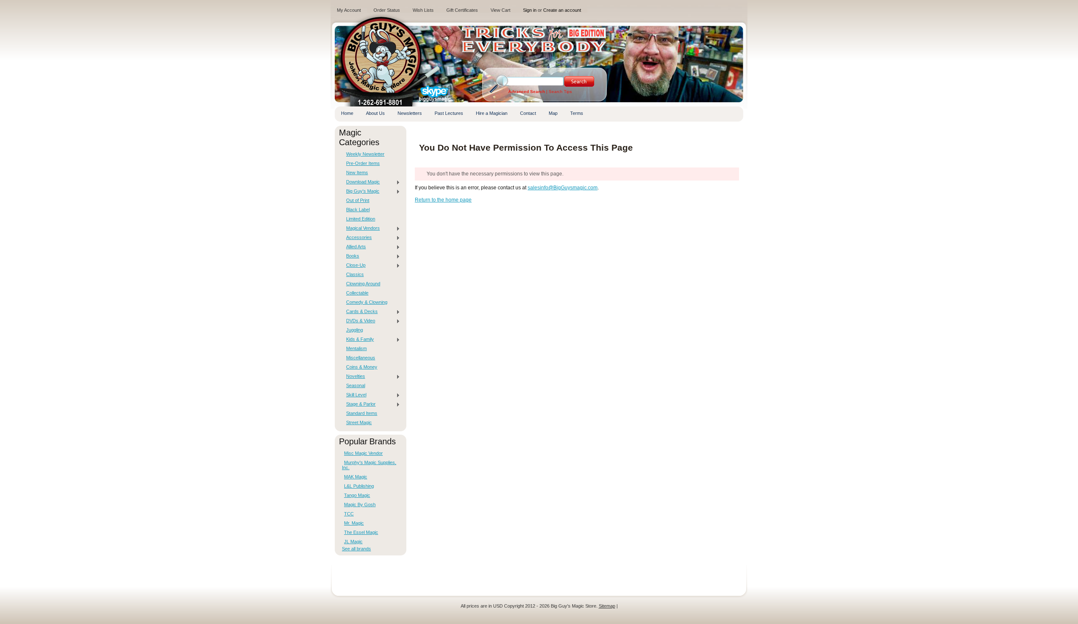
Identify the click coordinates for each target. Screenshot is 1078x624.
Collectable (357, 292)
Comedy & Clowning (366, 302)
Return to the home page (443, 199)
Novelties (353, 377)
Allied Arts (354, 247)
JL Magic (353, 541)
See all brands (356, 548)
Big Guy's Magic (360, 191)
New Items (357, 172)
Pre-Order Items (363, 163)
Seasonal (355, 385)
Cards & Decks (360, 312)
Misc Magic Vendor (363, 453)
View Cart (500, 10)
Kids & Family (358, 340)
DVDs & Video (358, 321)
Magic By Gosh (360, 504)
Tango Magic (357, 495)
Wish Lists (423, 10)
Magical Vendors (361, 228)
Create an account (562, 10)
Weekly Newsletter (365, 154)
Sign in (529, 10)
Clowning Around (363, 283)
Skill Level (354, 395)
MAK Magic (355, 476)
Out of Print (357, 200)
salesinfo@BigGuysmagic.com (563, 187)
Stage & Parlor (359, 404)
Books (350, 256)
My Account (349, 10)
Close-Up (354, 265)
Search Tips (560, 91)
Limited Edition (360, 218)
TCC (349, 513)
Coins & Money (361, 366)
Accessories (357, 238)
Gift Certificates (462, 10)
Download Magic (361, 182)
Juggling (354, 329)
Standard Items (361, 413)
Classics (355, 274)
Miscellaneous (360, 357)
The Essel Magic (361, 532)
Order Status (387, 10)
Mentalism (356, 348)
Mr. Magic (354, 523)
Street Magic (359, 422)
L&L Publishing (359, 486)
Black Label (358, 209)
